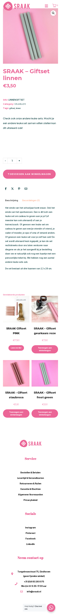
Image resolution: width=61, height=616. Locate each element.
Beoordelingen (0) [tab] (31, 200)
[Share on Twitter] (12, 188)
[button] (53, 13)
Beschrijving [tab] (11, 200)
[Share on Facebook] (5, 188)
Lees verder (16, 348)
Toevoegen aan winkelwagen (29, 174)
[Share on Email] (26, 188)
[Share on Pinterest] (19, 188)
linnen (18, 108)
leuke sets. (37, 118)
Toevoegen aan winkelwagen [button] (45, 349)
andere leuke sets (14, 262)
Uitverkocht (20, 104)
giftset (12, 108)
